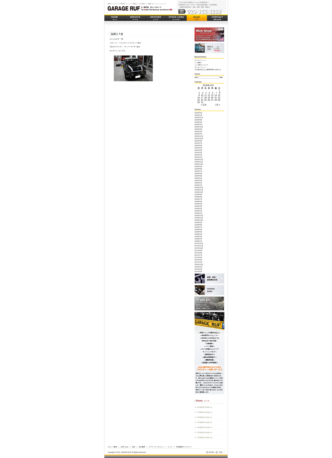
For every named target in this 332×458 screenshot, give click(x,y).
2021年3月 (198, 152)
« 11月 (204, 105)
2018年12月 (199, 215)
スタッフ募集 (112, 447)
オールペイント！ (201, 60)
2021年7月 (198, 143)
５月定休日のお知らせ (204, 422)
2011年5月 (198, 271)
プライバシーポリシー (156, 447)
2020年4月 (198, 178)
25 (205, 100)
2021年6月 (198, 145)
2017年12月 (199, 243)
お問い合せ (124, 447)
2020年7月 (198, 171)
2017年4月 (198, 262)
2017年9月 (198, 250)
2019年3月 (198, 208)
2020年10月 (199, 164)
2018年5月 (198, 232)
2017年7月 (198, 255)
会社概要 (142, 447)
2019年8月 (198, 197)
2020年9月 (198, 166)
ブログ (197, 18)
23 (198, 100)
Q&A (133, 447)
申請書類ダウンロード (184, 447)
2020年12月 (199, 159)
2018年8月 (198, 225)
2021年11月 (199, 136)
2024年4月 (198, 113)
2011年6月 (198, 269)
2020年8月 (198, 169)
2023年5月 (198, 122)
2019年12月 (199, 187)
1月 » (217, 105)
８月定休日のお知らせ (204, 407)
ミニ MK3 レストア (201, 65)
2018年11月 (199, 218)
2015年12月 (199, 264)
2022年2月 (198, 134)
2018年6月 (198, 229)
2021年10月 (199, 138)
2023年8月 (198, 120)
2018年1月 (198, 241)
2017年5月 (198, 260)
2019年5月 (198, 204)
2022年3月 (198, 131)
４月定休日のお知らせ (204, 427)
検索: (196, 77)
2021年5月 (198, 148)
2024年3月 (198, 115)
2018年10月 (199, 220)
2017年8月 (198, 253)
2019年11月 (199, 190)
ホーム (114, 18)
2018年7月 (198, 227)
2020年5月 (198, 176)
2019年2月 (198, 211)
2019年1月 (198, 213)
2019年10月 (199, 192)
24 (202, 100)
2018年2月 (198, 239)
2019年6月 (198, 201)
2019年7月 (198, 199)
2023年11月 (199, 117)
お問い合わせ (217, 18)
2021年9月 (198, 141)
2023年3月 (198, 124)
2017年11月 (199, 246)
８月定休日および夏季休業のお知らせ (208, 70)
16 (198, 98)
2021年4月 (198, 150)
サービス (135, 18)
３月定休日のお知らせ (204, 432)
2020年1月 (198, 185)
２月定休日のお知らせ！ (205, 437)
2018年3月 (198, 236)
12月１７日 (117, 34)
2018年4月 (198, 234)
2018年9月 (198, 222)
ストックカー (176, 18)
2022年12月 (199, 127)
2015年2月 (198, 267)
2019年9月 (198, 194)
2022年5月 (198, 129)
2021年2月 (198, 155)
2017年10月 (199, 248)
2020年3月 (198, 180)
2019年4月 (198, 206)
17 (202, 98)
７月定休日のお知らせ (204, 412)
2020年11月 (199, 162)
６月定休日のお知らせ (204, 417)
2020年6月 (198, 173)
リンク (170, 447)
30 (198, 102)
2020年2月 (198, 183)
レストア (156, 18)
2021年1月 (198, 157)
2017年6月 (198, 257)
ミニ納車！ (198, 63)
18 (205, 98)
